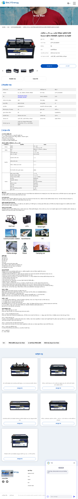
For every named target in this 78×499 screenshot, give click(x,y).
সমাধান (29, 479)
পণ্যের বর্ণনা (35, 79)
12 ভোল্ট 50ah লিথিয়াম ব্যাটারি (34, 343)
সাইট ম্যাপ (12, 495)
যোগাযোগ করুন (31, 485)
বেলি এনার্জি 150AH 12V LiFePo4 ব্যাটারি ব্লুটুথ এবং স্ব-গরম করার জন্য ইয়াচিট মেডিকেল (20, 383)
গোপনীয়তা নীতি (4, 495)
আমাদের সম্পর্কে (31, 473)
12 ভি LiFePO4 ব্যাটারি (16, 27)
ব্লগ (28, 482)
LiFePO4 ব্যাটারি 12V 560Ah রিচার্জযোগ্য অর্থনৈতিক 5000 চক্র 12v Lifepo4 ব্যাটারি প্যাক (20, 419)
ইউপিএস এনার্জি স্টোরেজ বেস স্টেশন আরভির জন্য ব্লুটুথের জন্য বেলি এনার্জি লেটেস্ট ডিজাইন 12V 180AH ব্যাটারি (58, 384)
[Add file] (48, 496)
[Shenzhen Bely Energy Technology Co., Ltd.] (10, 3)
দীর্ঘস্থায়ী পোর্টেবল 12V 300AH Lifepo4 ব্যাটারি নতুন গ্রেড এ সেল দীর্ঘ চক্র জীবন (19, 453)
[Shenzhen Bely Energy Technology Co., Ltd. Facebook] (3, 482)
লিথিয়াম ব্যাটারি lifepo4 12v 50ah (17, 343)
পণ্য (8, 27)
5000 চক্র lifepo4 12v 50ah (51, 343)
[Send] (74, 496)
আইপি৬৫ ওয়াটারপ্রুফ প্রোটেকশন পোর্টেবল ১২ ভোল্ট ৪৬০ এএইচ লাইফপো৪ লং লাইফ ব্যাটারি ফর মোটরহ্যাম (58, 419)
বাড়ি (4, 27)
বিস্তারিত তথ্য (12, 79)
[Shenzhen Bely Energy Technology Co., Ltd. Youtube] (7, 482)
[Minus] (74, 463)
